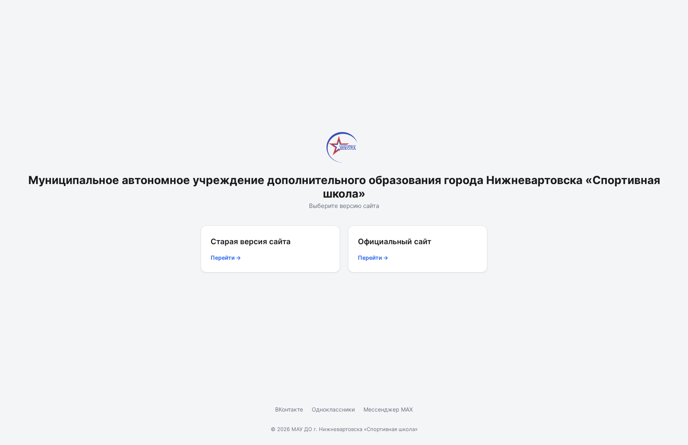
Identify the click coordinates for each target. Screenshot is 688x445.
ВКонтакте (289, 409)
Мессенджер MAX (388, 409)
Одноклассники (333, 409)
